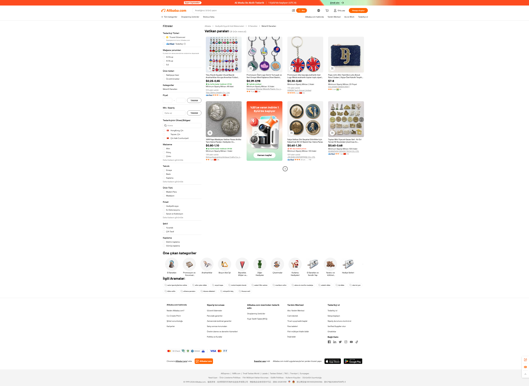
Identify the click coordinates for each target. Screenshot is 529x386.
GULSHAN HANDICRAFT (338, 87)
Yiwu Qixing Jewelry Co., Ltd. (218, 92)
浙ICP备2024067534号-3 (335, 382)
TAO (286, 373)
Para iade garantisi (214, 316)
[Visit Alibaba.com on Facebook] (329, 342)
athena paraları (189, 291)
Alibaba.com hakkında (177, 305)
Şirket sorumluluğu (175, 321)
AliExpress (225, 373)
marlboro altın (280, 285)
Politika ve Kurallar (214, 337)
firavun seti (245, 291)
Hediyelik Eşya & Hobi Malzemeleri (229, 26)
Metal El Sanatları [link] (269, 26)
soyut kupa (219, 285)
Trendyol (294, 373)
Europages (304, 373)
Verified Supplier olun (337, 326)
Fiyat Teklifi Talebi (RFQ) (257, 319)
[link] (525, 359)
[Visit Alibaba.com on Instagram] (345, 342)
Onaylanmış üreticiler (256, 313)
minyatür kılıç (228, 291)
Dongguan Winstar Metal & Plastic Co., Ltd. (264, 89)
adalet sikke (325, 285)
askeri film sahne (260, 285)
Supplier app (260, 361)
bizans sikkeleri (209, 291)
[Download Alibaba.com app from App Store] (332, 361)
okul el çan (356, 285)
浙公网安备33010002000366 (309, 382)
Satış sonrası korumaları (217, 326)
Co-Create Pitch (174, 316)
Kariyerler (171, 326)
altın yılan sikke (201, 285)
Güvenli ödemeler (214, 310)
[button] (293, 10)
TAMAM (194, 100)
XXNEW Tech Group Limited (299, 90)
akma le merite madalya (303, 285)
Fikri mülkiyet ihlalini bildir (298, 331)
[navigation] (182, 136)
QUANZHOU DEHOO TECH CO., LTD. (343, 151)
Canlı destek (292, 316)
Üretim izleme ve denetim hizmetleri (222, 331)
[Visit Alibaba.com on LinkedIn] (334, 342)
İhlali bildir (291, 337)
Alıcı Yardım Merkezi (295, 310)
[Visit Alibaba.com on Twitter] (340, 342)
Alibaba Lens (181, 361)
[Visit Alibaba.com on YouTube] (351, 342)
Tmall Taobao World (251, 373)
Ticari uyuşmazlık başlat (297, 321)
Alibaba (208, 26)
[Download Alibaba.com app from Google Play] (353, 361)
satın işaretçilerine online (177, 285)
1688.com (236, 373)
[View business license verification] (289, 381)
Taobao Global (276, 373)
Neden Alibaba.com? (175, 310)
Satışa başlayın (334, 316)
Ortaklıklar (332, 331)
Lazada (265, 373)
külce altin (171, 291)
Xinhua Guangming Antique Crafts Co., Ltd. (224, 157)
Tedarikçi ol (332, 310)
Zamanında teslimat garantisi (219, 321)
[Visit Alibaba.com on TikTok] (356, 342)
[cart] (328, 11)
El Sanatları (252, 26)
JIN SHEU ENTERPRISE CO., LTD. (301, 157)
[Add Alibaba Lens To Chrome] (204, 361)
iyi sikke (341, 285)
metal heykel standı (238, 285)
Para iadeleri (292, 326)
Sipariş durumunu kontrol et (339, 321)
